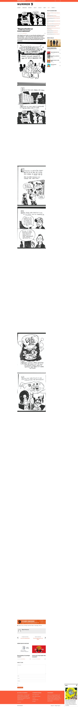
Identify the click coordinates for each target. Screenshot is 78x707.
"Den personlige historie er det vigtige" (38, 639)
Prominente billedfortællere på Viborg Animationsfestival (52, 48)
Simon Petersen (25, 33)
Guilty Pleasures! (55, 30)
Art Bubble (34, 701)
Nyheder (18, 7)
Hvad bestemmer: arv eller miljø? (55, 60)
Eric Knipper (25, 625)
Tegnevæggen (36, 625)
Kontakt (53, 7)
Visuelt (35, 7)
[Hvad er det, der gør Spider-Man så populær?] (39, 652)
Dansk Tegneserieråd (35, 694)
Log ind (52, 705)
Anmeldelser (24, 7)
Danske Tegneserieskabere (36, 696)
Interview (29, 7)
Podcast (39, 7)
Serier (44, 7)
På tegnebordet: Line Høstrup (31, 0)
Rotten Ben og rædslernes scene (55, 56)
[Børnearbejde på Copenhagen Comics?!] (24, 652)
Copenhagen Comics (35, 699)
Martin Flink (29, 625)
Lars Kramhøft (50, 23)
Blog (48, 7)
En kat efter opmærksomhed (25, 638)
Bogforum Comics (20, 625)
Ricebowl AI (49, 12)
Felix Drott (40, 625)
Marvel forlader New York (56, 23)
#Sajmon (32, 625)
